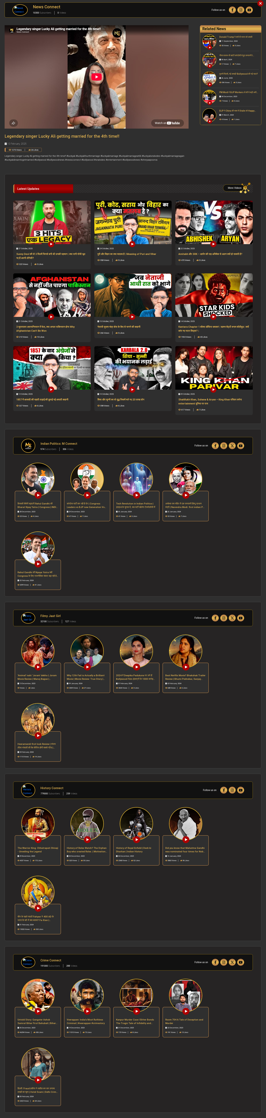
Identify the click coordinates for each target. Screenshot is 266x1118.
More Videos (235, 187)
